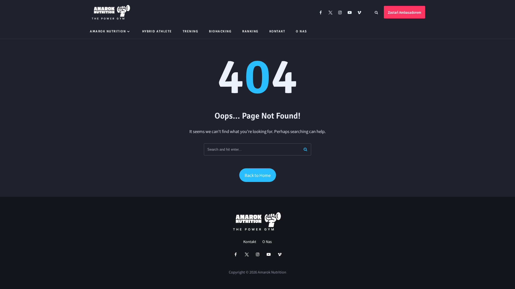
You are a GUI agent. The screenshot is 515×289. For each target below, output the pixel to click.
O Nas (301, 31)
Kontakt (277, 31)
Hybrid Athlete (157, 31)
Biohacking (220, 31)
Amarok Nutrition (108, 31)
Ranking (250, 31)
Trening (190, 31)
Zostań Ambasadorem (404, 12)
